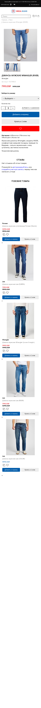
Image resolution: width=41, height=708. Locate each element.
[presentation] (2, 243)
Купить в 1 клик (20, 121)
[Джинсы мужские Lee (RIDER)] (20, 379)
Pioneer (5, 223)
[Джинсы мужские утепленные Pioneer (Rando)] (20, 204)
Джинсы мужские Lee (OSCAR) (13, 459)
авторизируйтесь (20, 167)
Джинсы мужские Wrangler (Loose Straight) (18, 342)
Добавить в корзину (21, 114)
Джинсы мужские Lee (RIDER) (13, 400)
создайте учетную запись (13, 169)
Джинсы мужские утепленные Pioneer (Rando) (19, 226)
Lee (3, 281)
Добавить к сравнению (30, 108)
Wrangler (5, 78)
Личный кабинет (35, 4)
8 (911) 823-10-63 (5, 4)
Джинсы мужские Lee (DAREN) (13, 284)
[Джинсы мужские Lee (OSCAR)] (20, 437)
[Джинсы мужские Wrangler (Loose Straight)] (20, 321)
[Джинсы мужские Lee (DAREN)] (20, 263)
